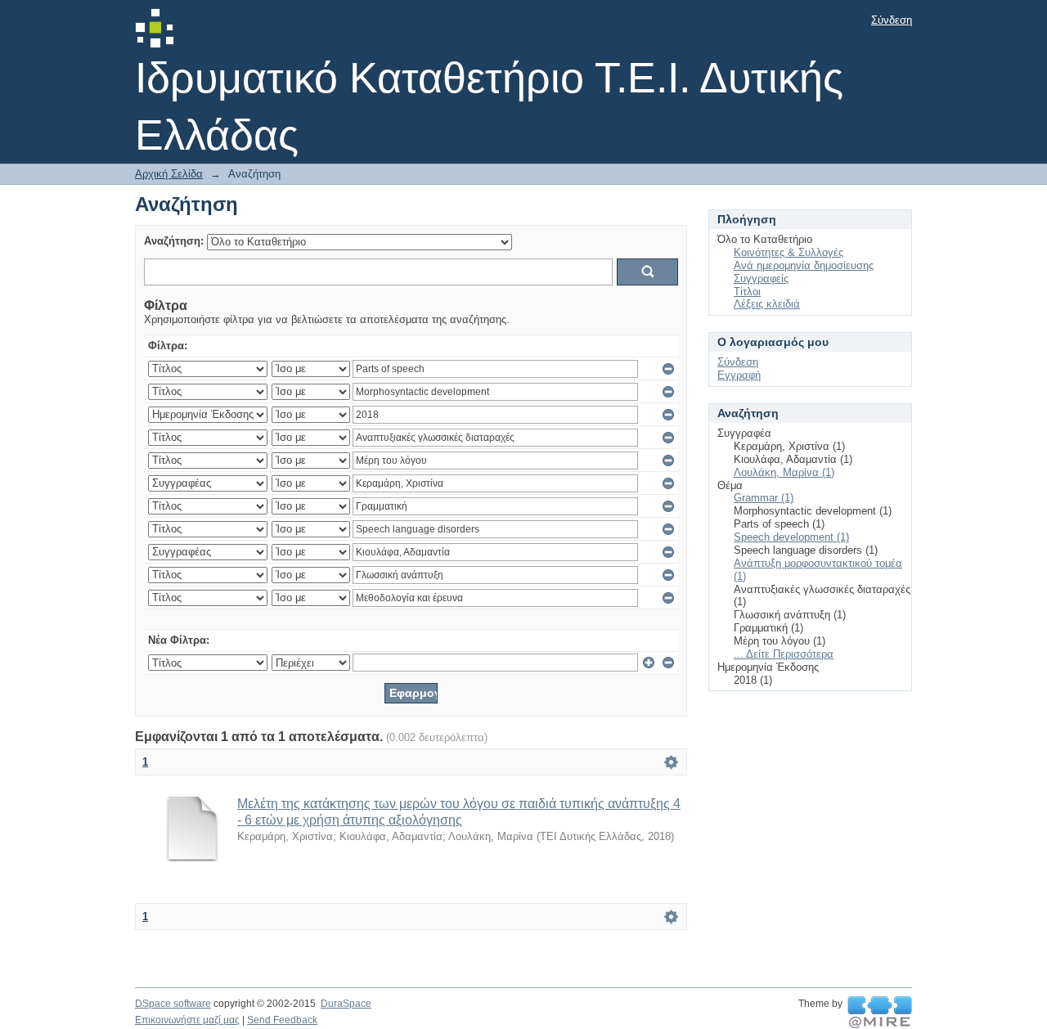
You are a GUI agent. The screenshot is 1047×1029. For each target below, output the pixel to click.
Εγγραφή (739, 375)
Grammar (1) (763, 498)
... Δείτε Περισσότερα (784, 654)
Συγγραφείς (761, 278)
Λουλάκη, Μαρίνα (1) (784, 472)
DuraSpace (346, 1003)
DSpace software (173, 1003)
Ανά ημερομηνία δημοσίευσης (804, 265)
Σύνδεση (891, 20)
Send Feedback (282, 1020)
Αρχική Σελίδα (169, 174)
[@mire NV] (879, 1012)
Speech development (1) (791, 537)
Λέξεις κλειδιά (767, 304)
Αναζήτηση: (174, 241)
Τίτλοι (747, 291)
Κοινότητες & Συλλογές (788, 252)
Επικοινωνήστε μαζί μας (187, 1020)
